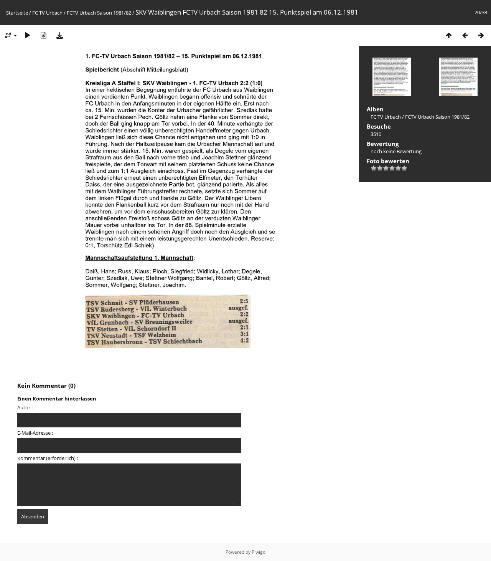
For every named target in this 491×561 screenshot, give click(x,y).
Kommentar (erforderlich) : (47, 458)
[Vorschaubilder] (449, 35)
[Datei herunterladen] (59, 35)
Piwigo (258, 552)
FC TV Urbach (47, 12)
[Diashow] (27, 35)
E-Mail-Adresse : (35, 432)
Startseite (17, 12)
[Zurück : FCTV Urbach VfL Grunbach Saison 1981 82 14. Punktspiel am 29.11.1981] (465, 35)
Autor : (25, 407)
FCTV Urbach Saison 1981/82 (99, 12)
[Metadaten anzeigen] (43, 35)
